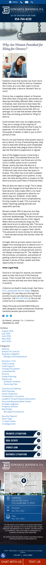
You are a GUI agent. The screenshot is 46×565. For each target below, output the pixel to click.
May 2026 (6, 338)
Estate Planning (9, 376)
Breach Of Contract (11, 351)
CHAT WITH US (11, 562)
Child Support (8, 366)
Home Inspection (10, 393)
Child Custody (8, 363)
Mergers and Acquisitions (15, 356)
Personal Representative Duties (16, 401)
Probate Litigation (10, 404)
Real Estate (7, 409)
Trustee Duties (9, 421)
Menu (15, 2)
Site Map (17, 555)
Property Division (10, 406)
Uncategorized (8, 423)
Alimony (5, 349)
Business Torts (9, 361)
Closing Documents (11, 368)
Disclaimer (27, 555)
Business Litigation (11, 354)
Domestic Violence (12, 381)
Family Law (7, 379)
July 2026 (6, 333)
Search (32, 2)
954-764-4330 (23, 19)
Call (21, 2)
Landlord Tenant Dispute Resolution (18, 398)
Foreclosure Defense (11, 388)
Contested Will (8, 371)
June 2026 (6, 336)
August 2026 (7, 331)
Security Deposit (9, 416)
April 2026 (6, 341)
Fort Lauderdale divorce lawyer (16, 290)
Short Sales (7, 418)
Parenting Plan (10, 384)
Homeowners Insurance (13, 396)
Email (26, 2)
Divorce (5, 374)
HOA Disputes (8, 391)
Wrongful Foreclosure (14, 411)
